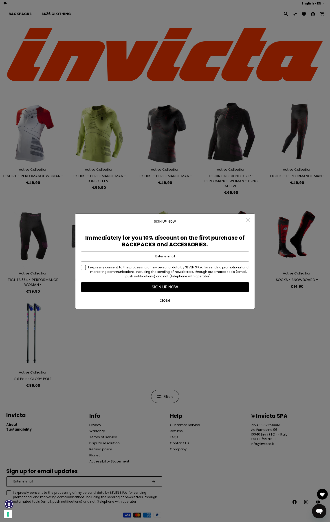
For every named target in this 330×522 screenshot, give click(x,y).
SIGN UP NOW (165, 287)
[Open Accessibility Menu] (8, 504)
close (165, 300)
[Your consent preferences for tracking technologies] (8, 514)
